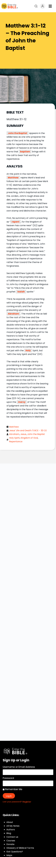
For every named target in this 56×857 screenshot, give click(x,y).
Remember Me (13, 789)
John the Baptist (17, 133)
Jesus (23, 434)
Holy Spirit (14, 437)
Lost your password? (12, 801)
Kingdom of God (29, 437)
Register (26, 801)
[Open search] (36, 6)
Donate (10, 844)
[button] (50, 6)
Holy (28, 350)
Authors (10, 829)
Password (8, 778)
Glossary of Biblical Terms (20, 848)
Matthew (13, 177)
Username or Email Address (19, 767)
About (9, 822)
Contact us (12, 836)
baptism (25, 151)
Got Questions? (14, 851)
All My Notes (12, 825)
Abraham (13, 313)
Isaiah (21, 291)
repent (15, 221)
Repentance (15, 441)
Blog (8, 833)
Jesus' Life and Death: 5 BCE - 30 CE (28, 430)
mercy (21, 402)
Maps (9, 855)
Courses (10, 840)
